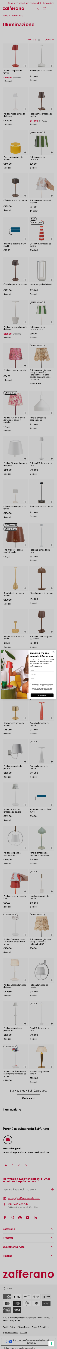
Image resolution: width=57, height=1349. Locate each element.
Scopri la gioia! (42, 695)
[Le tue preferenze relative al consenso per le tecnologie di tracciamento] (51, 1343)
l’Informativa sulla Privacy (37, 684)
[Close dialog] (54, 652)
